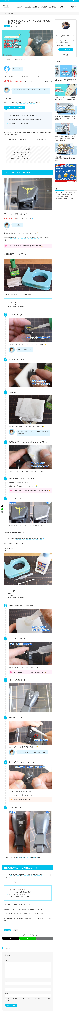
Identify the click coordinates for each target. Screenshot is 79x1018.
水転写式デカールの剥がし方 (20, 154)
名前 (6, 981)
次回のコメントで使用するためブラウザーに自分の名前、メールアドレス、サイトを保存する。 (28, 999)
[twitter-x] (70, 1)
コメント (8, 960)
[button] (10, 938)
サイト (6, 993)
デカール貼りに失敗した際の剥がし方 (21, 152)
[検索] (76, 1)
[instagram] (72, 1)
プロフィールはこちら (66, 49)
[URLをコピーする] (44, 938)
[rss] (74, 1)
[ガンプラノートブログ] (6, 7)
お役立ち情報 (7, 26)
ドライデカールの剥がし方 (19, 156)
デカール (16, 930)
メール (7, 987)
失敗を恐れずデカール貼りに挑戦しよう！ (22, 158)
